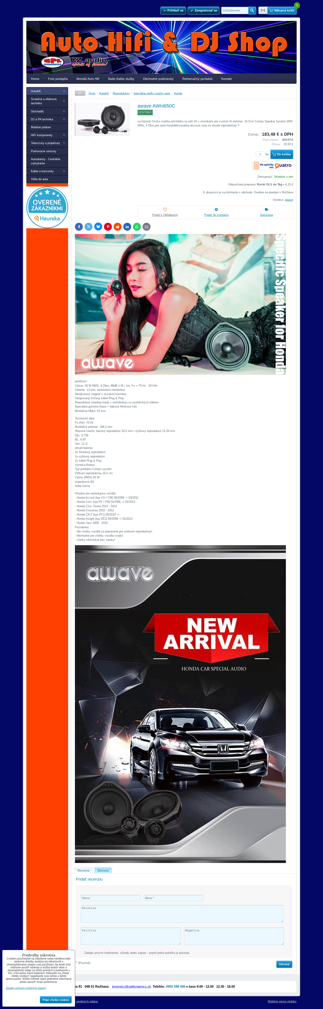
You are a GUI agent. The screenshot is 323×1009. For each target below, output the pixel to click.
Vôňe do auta (39, 179)
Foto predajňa (58, 78)
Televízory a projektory (45, 143)
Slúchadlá (37, 111)
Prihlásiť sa (175, 10)
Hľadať (252, 10)
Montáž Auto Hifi (87, 78)
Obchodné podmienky (158, 78)
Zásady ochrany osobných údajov (76, 1001)
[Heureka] (47, 227)
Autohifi (36, 91)
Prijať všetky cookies (55, 1000)
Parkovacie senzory (43, 151)
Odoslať (284, 964)
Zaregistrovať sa (206, 10)
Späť (80, 93)
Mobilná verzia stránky (282, 1001)
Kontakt (226, 78)
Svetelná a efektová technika (43, 101)
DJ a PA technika (42, 119)
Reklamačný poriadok (197, 78)
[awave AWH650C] (102, 135)
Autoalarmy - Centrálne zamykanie (45, 161)
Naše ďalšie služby (121, 78)
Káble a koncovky (42, 171)
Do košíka (284, 154)
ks (267, 154)
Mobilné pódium (41, 127)
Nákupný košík (284, 10)
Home (35, 78)
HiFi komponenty (42, 135)
